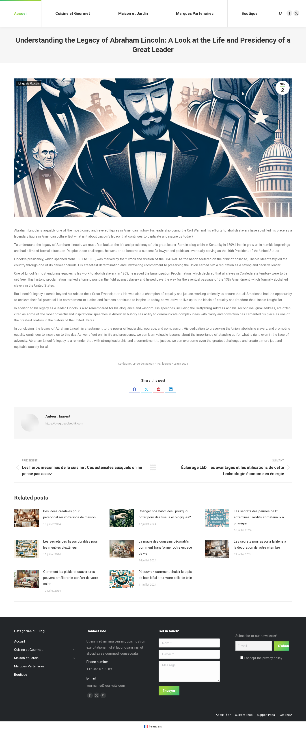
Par (164, 363)
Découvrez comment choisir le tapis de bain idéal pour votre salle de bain (165, 575)
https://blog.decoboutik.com (64, 423)
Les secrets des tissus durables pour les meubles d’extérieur (70, 544)
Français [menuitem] (155, 726)
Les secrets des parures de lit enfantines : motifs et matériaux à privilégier (259, 517)
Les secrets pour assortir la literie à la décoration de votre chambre (260, 544)
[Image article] (26, 518)
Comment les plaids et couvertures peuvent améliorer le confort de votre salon (70, 578)
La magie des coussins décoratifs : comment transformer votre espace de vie (165, 547)
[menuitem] (153, 726)
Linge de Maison (28, 83)
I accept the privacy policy (262, 658)
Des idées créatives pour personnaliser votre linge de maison (69, 514)
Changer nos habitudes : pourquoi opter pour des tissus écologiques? (165, 514)
